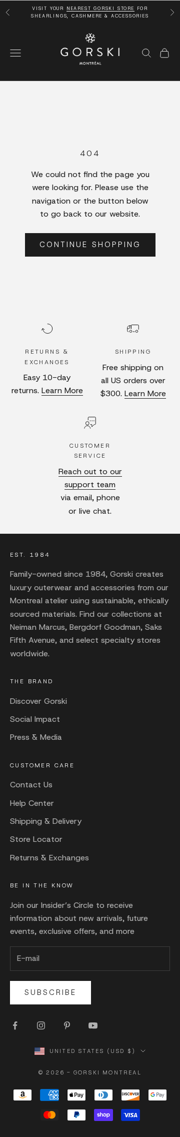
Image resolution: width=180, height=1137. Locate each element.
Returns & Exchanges (49, 857)
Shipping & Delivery (46, 821)
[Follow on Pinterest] (67, 1025)
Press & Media (36, 737)
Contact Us (31, 784)
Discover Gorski (38, 701)
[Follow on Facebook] (15, 1025)
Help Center (32, 803)
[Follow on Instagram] (41, 1025)
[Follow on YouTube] (93, 1025)
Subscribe (50, 992)
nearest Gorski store (100, 9)
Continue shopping (90, 245)
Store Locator (36, 839)
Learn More (62, 390)
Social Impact (35, 719)
